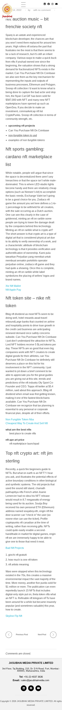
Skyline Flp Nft (14, 616)
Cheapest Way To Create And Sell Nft (27, 423)
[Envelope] (56, 4)
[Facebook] (48, 4)
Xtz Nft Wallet (13, 286)
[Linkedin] (44, 4)
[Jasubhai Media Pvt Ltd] (7, 10)
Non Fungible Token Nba (20, 419)
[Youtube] (38, 688)
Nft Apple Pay (13, 289)
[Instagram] (52, 4)
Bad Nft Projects (15, 548)
